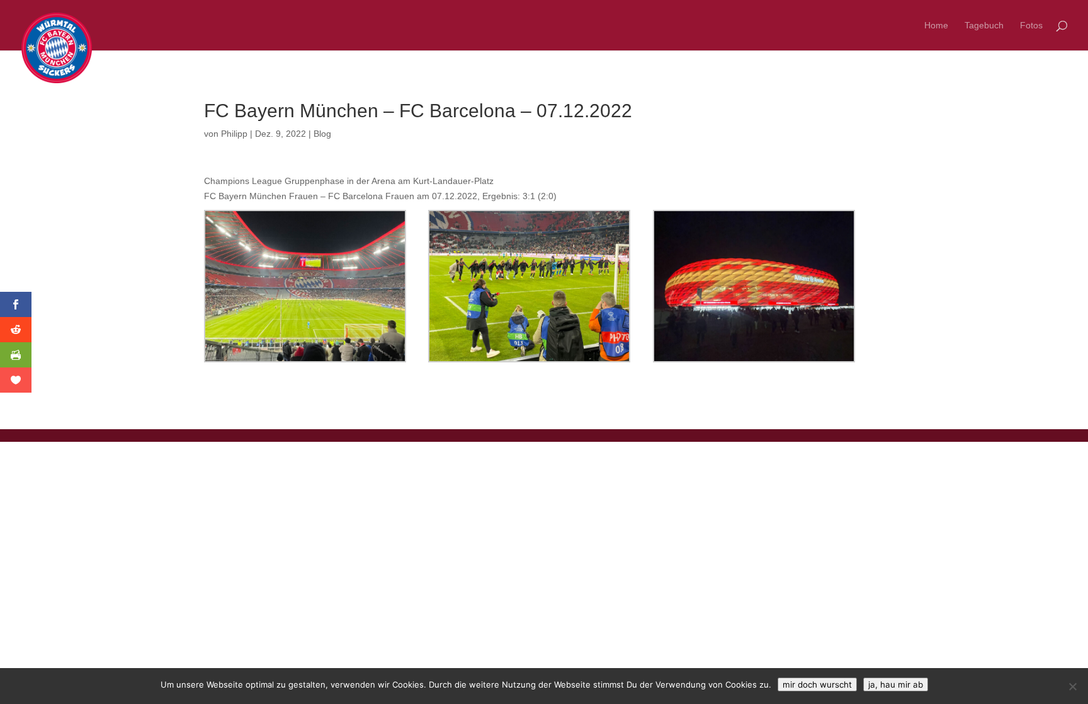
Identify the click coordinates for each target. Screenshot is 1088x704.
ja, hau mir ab (895, 684)
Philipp (234, 134)
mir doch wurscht (817, 684)
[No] (1072, 686)
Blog (322, 134)
